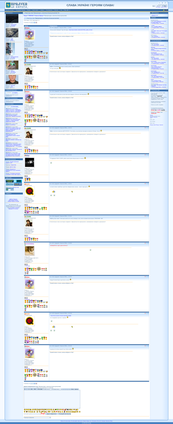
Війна (12, 40)
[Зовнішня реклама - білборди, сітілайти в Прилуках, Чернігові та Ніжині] (10, 185)
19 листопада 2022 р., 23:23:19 (159, 87)
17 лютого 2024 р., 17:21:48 (158, 50)
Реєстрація (158, 7)
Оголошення (49, 10)
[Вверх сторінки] (148, 27)
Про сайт (66, 10)
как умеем (13, 72)
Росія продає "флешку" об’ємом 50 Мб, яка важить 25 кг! (14, 150)
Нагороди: (27, 50)
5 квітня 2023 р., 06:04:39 (157, 81)
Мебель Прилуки (13, 199)
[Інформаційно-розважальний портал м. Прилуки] (10, 190)
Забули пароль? (164, 7)
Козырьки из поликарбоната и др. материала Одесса (13, 170)
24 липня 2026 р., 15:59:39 (158, 45)
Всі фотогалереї (10, 10)
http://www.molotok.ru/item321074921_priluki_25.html (80, 29)
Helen (153, 25)
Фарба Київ (13, 164)
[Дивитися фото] (12, 22)
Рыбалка (156, 36)
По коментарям (14, 106)
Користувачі (35, 10)
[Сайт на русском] (166, 10)
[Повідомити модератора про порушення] (145, 27)
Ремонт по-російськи (10, 124)
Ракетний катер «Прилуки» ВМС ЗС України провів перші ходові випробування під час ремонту (13, 154)
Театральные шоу (158, 53)
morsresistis (13, 24)
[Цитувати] (146, 27)
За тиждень (15, 92)
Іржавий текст (157, 72)
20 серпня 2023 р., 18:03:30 (158, 59)
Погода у (153, 117)
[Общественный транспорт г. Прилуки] (10, 182)
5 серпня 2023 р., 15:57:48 (158, 73)
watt (12, 38)
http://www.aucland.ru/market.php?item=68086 (61, 315)
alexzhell (13, 85)
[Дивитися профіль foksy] (30, 162)
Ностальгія (156, 44)
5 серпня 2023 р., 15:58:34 (158, 63)
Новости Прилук (39, 15)
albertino (13, 71)
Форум (28, 10)
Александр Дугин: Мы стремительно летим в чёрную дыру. (13, 135)
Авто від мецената (158, 76)
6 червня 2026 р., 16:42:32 (158, 27)
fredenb (152, 57)
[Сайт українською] (164, 10)
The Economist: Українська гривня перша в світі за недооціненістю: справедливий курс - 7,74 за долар (14, 145)
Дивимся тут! (155, 15)
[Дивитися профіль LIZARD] (29, 71)
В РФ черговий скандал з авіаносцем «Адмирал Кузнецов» (13, 116)
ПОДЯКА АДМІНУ (158, 26)
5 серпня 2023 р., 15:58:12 (158, 68)
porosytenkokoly (14, 56)
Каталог (56, 10)
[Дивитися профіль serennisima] (30, 251)
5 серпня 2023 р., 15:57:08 (158, 77)
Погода (151, 115)
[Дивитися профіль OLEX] (30, 191)
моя (12, 86)
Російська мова (157, 80)
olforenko (153, 47)
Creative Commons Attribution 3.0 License (14, 208)
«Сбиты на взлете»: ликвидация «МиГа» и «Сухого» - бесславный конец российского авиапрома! (13, 110)
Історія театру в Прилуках (160, 62)
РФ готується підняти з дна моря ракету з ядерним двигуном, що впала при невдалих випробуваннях (13, 129)
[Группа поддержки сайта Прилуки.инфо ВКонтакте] (18, 182)
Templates (13, 25)
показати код (15, 187)
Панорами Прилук (20, 10)
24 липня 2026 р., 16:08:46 (158, 23)
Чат (61, 10)
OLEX (152, 79)
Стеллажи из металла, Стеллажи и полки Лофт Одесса (13, 174)
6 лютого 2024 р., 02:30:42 (158, 54)
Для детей (156, 58)
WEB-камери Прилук (13, 200)
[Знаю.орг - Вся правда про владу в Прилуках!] (18, 185)
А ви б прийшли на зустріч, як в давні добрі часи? (158, 22)
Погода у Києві (153, 124)
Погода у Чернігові (159, 124)
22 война (13, 57)
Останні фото (9, 12)
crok (153, 29)
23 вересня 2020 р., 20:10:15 (158, 37)
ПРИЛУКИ (31, 15)
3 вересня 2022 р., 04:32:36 (158, 33)
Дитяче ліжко (13, 167)
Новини (42, 10)
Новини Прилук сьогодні (13, 201)
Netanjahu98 (154, 52)
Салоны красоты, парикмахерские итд (156, 67)
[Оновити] (167, 41)
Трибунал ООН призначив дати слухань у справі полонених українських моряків (13, 120)
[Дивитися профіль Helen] (30, 35)
